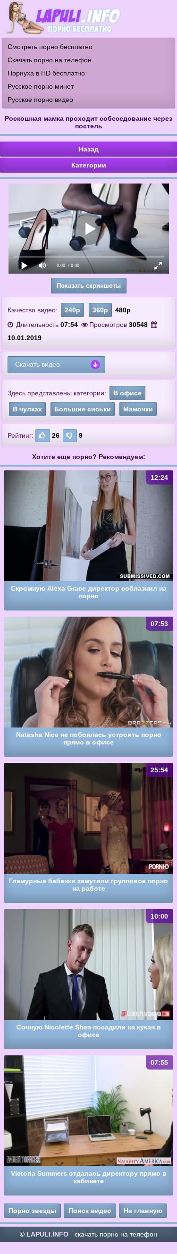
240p (72, 310)
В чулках (27, 409)
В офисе (127, 393)
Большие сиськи (82, 409)
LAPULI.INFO (47, 1234)
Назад (89, 149)
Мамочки (138, 409)
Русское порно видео (40, 99)
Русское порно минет (41, 86)
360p (100, 310)
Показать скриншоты (89, 285)
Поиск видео (89, 1210)
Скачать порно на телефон (50, 60)
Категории (88, 165)
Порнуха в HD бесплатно (46, 73)
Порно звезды (32, 1210)
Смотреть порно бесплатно (50, 46)
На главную (143, 1210)
